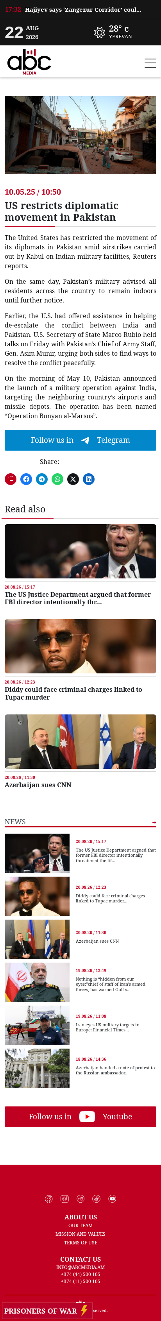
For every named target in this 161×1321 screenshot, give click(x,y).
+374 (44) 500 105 (80, 1274)
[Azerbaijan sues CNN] (80, 741)
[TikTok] (96, 1199)
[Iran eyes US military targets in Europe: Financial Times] (37, 1025)
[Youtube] (112, 1199)
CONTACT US (80, 1259)
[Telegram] (81, 1199)
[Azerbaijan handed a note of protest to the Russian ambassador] (37, 1068)
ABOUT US (80, 1217)
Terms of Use (80, 1242)
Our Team (80, 1225)
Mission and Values (80, 1234)
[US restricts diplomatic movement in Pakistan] (80, 141)
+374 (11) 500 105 (80, 1281)
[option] (80, 9)
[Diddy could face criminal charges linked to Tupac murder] (80, 646)
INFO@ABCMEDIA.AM (80, 1267)
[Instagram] (65, 1199)
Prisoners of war (42, 1311)
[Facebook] (49, 1199)
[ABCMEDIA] (29, 60)
